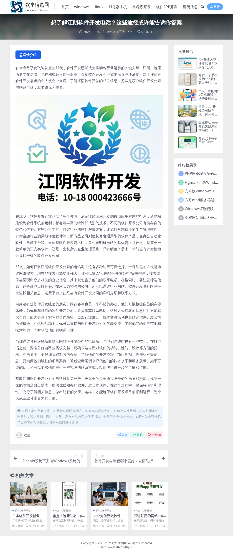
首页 (65, 6)
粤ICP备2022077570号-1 (116, 547)
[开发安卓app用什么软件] (187, 142)
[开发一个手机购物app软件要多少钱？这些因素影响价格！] (187, 79)
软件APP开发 (166, 6)
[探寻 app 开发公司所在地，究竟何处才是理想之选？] (187, 111)
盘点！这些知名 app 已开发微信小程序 (68, 517)
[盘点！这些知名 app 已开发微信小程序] (69, 494)
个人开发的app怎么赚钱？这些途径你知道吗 (208, 96)
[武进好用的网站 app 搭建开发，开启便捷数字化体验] (150, 494)
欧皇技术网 (119, 543)
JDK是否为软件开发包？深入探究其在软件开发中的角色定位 (208, 67)
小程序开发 (141, 6)
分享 (124, 435)
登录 (217, 7)
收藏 (140, 435)
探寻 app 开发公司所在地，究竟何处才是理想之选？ (208, 114)
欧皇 (27, 435)
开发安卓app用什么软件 (207, 140)
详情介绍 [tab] (30, 55)
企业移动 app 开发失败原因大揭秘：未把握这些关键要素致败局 (208, 130)
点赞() (156, 435)
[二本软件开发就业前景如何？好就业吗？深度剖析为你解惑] (28, 494)
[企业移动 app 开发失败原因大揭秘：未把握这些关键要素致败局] (187, 127)
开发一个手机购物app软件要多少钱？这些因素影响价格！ (208, 82)
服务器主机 (118, 6)
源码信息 (190, 6)
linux (99, 6)
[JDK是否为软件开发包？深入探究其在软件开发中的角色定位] (187, 64)
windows (82, 6)
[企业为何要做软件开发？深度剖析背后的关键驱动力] (109, 494)
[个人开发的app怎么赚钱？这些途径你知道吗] (187, 95)
